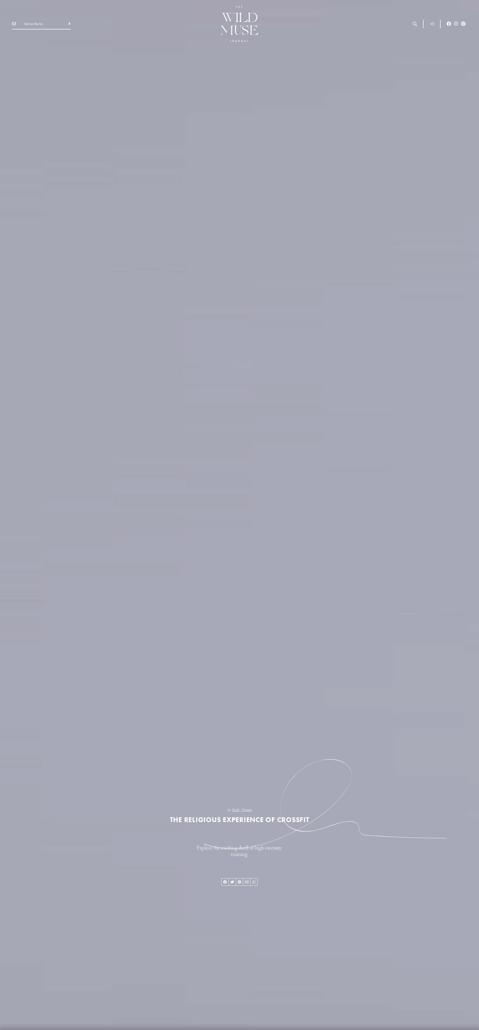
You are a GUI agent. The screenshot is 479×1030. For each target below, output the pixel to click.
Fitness (246, 809)
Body (236, 809)
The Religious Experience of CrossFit (239, 820)
